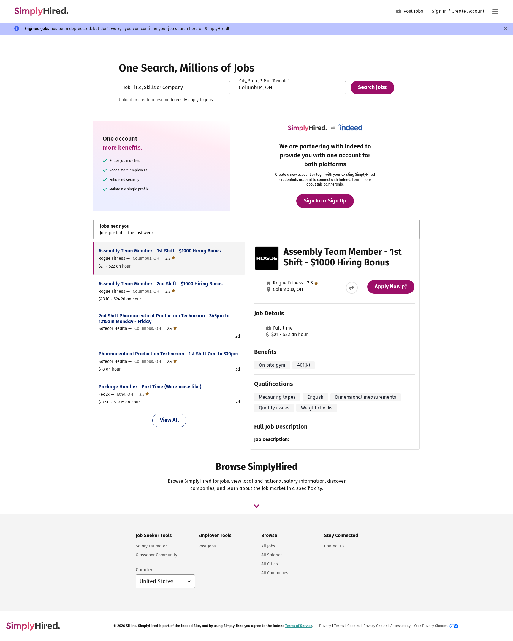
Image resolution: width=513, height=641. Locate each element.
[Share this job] (352, 288)
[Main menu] (495, 11)
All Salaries (272, 555)
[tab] (256, 229)
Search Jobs (372, 87)
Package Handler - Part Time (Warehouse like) (150, 387)
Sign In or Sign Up (325, 200)
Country (144, 569)
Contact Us (334, 546)
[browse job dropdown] (256, 506)
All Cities (269, 563)
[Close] (506, 28)
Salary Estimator (151, 546)
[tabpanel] (256, 346)
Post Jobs (413, 11)
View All (169, 420)
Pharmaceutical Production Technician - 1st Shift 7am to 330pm (168, 354)
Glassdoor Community (156, 555)
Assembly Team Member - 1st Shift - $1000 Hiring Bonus (160, 251)
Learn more (361, 180)
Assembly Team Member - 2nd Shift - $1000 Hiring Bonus (161, 284)
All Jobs (268, 546)
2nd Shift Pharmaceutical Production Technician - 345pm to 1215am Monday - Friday (164, 318)
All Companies (274, 572)
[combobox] (174, 87)
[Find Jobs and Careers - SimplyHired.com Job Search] (41, 11)
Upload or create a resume (144, 99)
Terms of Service (298, 626)
